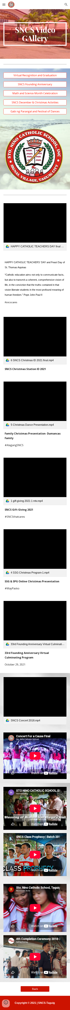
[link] (35, 227)
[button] (4, 4)
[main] (35, 34)
